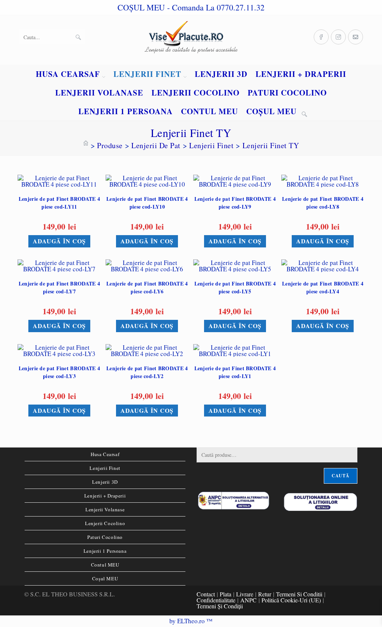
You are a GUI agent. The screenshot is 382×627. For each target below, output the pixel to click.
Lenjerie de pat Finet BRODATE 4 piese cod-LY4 (322, 287)
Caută (341, 475)
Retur (264, 594)
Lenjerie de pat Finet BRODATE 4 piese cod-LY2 (147, 372)
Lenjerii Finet (105, 468)
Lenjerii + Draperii (105, 495)
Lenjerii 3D (105, 481)
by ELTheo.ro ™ (191, 621)
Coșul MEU (105, 578)
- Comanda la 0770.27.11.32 (215, 7)
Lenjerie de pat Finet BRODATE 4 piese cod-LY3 (59, 372)
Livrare (244, 594)
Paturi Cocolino (105, 537)
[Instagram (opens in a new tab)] (338, 36)
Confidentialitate (216, 600)
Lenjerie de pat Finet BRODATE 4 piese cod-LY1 (235, 372)
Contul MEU (105, 564)
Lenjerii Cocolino (105, 523)
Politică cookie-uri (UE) (291, 600)
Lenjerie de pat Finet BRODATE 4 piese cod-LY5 (235, 287)
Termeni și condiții (220, 606)
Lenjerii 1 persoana (105, 551)
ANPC (248, 600)
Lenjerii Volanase (105, 509)
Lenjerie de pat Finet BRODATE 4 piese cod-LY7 (59, 287)
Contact (206, 594)
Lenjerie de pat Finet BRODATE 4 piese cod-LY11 (59, 202)
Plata (225, 594)
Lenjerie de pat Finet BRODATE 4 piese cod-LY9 (235, 202)
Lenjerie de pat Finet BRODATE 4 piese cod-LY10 (147, 202)
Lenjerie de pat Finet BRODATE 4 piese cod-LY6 (147, 287)
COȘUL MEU (141, 7)
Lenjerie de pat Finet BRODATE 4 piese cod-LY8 (322, 202)
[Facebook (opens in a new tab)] (321, 36)
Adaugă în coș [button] (59, 241)
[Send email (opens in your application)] (355, 36)
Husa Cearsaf (105, 454)
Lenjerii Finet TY (270, 145)
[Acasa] (85, 145)
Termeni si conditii (299, 594)
